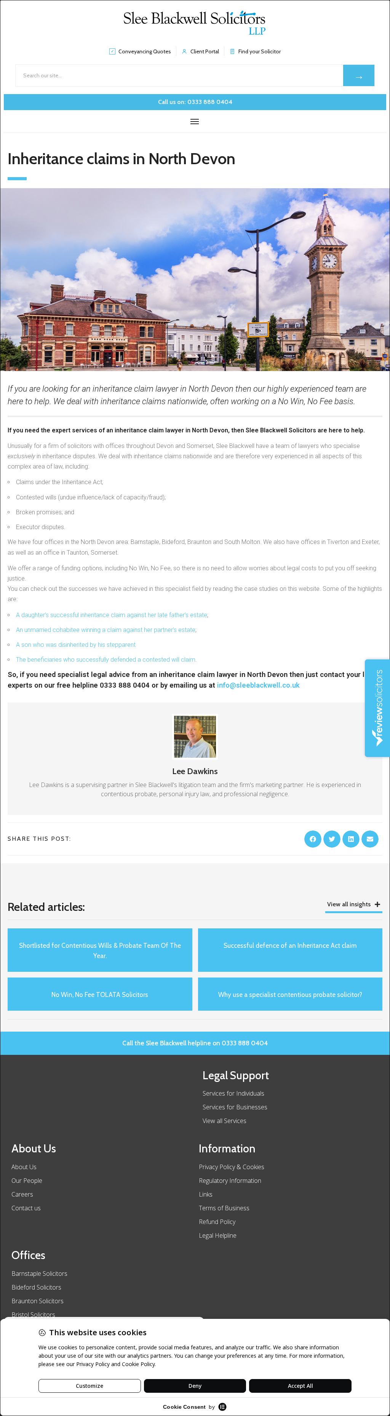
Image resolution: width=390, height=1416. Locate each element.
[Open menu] (195, 121)
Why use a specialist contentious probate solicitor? (290, 994)
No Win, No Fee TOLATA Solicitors (99, 994)
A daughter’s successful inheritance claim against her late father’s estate (111, 615)
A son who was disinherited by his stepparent (76, 644)
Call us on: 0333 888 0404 (195, 102)
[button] (312, 839)
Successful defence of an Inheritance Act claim (290, 945)
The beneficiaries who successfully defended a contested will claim (105, 659)
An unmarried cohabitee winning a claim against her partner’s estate (105, 630)
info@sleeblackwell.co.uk (258, 685)
